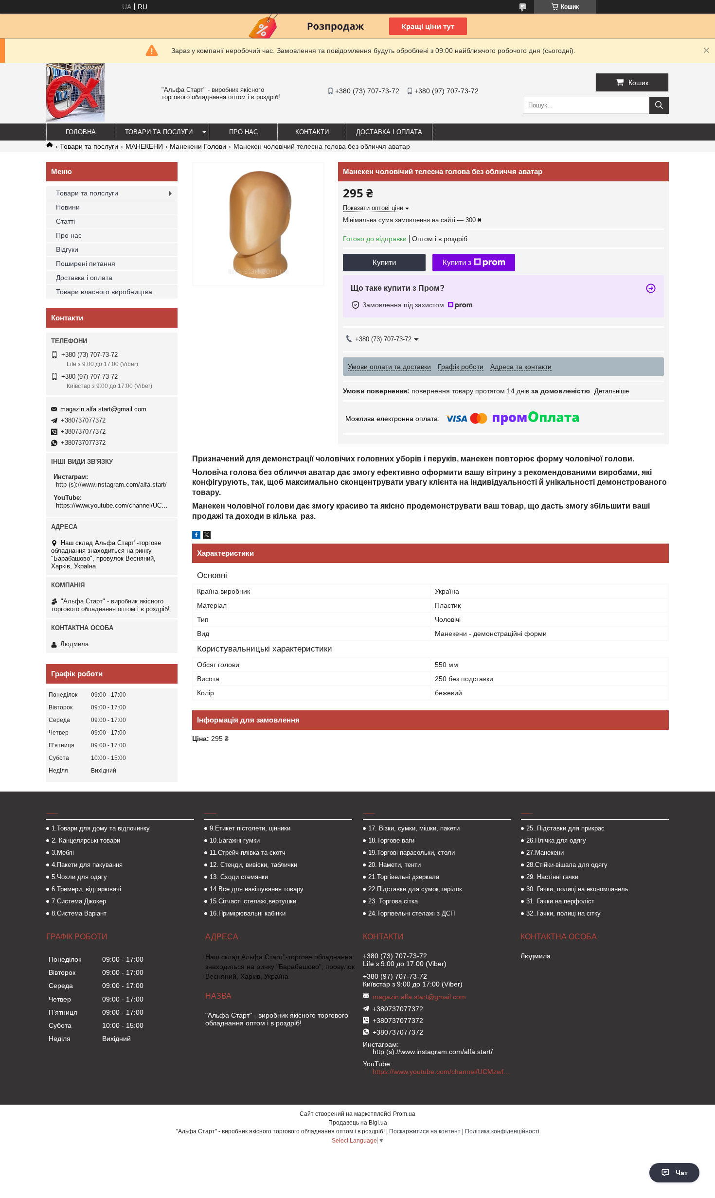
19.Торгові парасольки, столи (411, 852)
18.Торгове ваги (391, 840)
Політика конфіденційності (502, 1131)
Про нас (243, 132)
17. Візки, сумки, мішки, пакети (414, 828)
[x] (207, 536)
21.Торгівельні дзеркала (403, 877)
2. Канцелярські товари (86, 840)
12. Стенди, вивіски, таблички (253, 864)
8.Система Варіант (79, 913)
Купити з (457, 262)
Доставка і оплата (389, 132)
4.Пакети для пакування (87, 864)
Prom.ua (404, 1113)
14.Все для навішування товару (257, 889)
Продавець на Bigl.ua (357, 1122)
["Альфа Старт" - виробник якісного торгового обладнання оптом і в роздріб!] (75, 119)
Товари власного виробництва (104, 292)
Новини (68, 207)
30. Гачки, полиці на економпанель (577, 889)
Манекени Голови (198, 146)
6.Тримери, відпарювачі (86, 889)
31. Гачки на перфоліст (560, 901)
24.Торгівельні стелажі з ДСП (411, 913)
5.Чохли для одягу (79, 877)
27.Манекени (545, 852)
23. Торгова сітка (393, 901)
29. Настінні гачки (552, 877)
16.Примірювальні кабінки (248, 913)
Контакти (312, 132)
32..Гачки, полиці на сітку (563, 913)
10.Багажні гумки (235, 840)
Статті (65, 221)
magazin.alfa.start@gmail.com (103, 409)
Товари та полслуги (87, 193)
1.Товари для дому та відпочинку (101, 828)
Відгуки (67, 249)
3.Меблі (63, 852)
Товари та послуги (159, 132)
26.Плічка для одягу (556, 840)
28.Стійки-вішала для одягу (567, 864)
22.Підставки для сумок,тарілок (415, 889)
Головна (81, 132)
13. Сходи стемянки (239, 877)
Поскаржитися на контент (425, 1131)
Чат (682, 1173)
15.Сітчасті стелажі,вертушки (253, 901)
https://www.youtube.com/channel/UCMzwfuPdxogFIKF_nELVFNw (113, 505)
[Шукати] (659, 105)
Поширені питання (85, 263)
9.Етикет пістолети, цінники (250, 828)
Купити (384, 262)
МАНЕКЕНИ (144, 146)
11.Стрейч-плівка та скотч (248, 852)
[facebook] (196, 536)
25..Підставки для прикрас (565, 828)
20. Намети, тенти (394, 864)
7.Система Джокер (79, 901)
